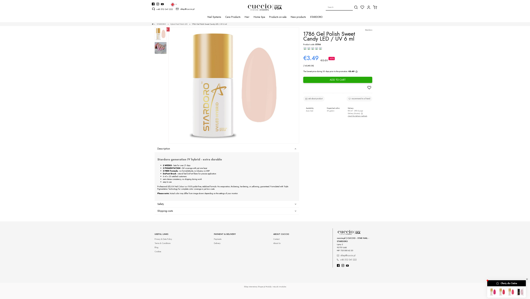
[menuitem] (214, 17)
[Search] (356, 7)
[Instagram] (342, 266)
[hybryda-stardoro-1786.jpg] (160, 48)
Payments (217, 239)
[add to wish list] (369, 88)
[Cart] (375, 7)
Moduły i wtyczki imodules (276, 286)
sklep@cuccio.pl (187, 9)
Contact (276, 239)
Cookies (158, 251)
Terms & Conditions (162, 243)
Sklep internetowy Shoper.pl (254, 286)
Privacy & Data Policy (163, 239)
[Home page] (152, 24)
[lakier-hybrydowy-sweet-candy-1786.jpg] (160, 33)
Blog (156, 247)
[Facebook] (338, 266)
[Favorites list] (362, 7)
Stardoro (368, 30)
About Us (276, 243)
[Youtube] (347, 266)
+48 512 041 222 (164, 9)
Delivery (217, 243)
